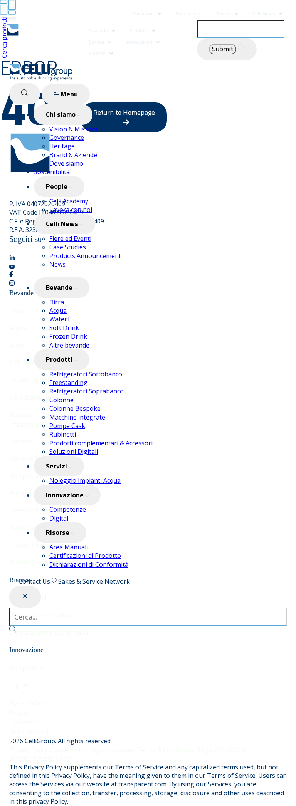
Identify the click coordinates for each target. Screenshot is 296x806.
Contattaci (23, 722)
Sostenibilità (189, 13)
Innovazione (139, 41)
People (224, 13)
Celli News (263, 13)
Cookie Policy (69, 750)
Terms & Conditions (166, 750)
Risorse (97, 53)
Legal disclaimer (113, 750)
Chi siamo (143, 13)
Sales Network (29, 731)
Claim (63, 758)
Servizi (96, 41)
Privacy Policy (29, 750)
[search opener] (24, 93)
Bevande (98, 30)
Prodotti (140, 30)
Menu (68, 94)
